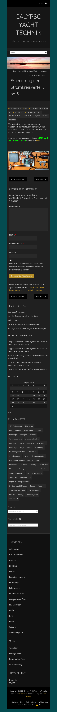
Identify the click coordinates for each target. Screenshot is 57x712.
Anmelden (13, 648)
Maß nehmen (13, 320)
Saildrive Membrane (34, 473)
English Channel (26, 447)
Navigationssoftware (18, 599)
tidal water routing (16, 494)
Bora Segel (13, 435)
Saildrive (44, 469)
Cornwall (12, 443)
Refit (35, 71)
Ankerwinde (28, 430)
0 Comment (19, 112)
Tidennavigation (32, 494)
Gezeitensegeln (15, 456)
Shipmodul (12, 119)
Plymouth (12, 469)
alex (25, 109)
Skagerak (41, 486)
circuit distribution (32, 439)
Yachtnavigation (16, 632)
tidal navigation (33, 490)
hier (38, 140)
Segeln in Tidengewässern (19, 482)
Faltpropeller (14, 588)
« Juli (9, 412)
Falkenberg (39, 447)
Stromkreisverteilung (17, 490)
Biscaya (39, 430)
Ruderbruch (33, 469)
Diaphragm (13, 447)
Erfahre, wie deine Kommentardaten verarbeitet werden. (26, 288)
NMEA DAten (28, 71)
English (12, 682)
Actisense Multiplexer (34, 112)
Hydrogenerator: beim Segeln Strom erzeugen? (27, 328)
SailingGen (13, 477)
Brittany (33, 435)
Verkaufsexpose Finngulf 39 (35, 369)
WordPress (23, 694)
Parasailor (44, 464)
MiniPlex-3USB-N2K (14, 116)
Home (14, 71)
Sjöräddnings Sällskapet (18, 486)
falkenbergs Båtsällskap (17, 452)
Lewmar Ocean (33, 460)
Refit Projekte (31, 702)
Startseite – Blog (17, 702)
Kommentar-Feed (17, 659)
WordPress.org (15, 664)
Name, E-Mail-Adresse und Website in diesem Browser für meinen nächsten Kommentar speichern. (26, 266)
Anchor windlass (15, 430)
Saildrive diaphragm (16, 473)
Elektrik (20, 71)
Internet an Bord (16, 593)
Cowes (21, 443)
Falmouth (32, 452)
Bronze (12, 560)
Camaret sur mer (15, 439)
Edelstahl (13, 565)
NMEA (25, 116)
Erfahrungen (14, 582)
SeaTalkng (45, 116)
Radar (11, 610)
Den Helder (41, 443)
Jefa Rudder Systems (16, 460)
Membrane (13, 464)
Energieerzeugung (17, 577)
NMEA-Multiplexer (34, 116)
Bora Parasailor (16, 554)
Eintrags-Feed (15, 653)
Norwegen (33, 464)
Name (12, 234)
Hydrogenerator (38, 456)
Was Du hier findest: (26, 705)
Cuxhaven (30, 443)
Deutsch (13, 680)
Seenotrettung (25, 477)
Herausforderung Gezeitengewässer (23, 324)
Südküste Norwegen (16, 312)
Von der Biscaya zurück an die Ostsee (24, 316)
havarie (26, 456)
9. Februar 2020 (15, 109)
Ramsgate (23, 469)
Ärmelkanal (13, 499)
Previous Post (19, 179)
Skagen (32, 486)
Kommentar (15, 206)
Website (12, 252)
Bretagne (23, 435)
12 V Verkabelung (15, 426)
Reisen (12, 621)
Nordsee (23, 464)
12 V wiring (29, 426)
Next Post (40, 179)
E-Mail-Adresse (16, 243)
